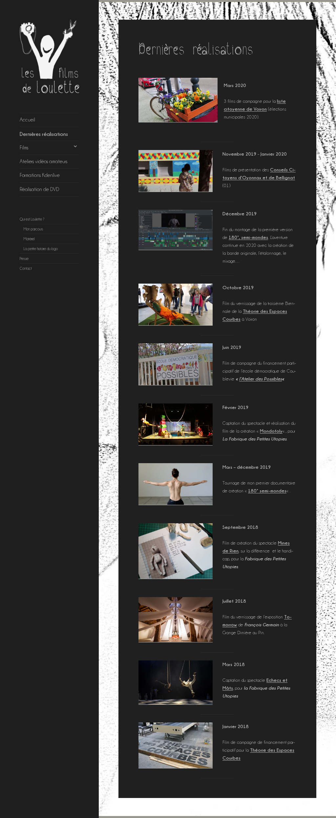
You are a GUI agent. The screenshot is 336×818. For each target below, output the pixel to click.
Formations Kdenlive (40, 175)
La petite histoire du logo (41, 249)
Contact (26, 268)
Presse (24, 259)
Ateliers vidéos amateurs (43, 161)
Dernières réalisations (44, 134)
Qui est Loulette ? (32, 219)
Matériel (29, 239)
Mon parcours (33, 229)
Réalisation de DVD (39, 189)
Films (24, 147)
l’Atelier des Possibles (260, 378)
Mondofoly (271, 430)
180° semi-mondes (267, 490)
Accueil (27, 119)
